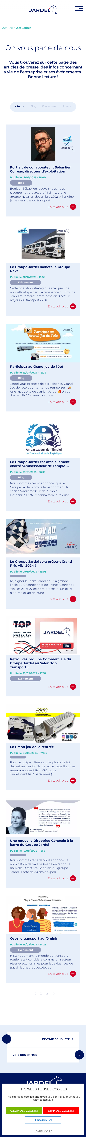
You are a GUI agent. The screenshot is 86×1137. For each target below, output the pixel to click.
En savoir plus (58, 207)
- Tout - (19, 106)
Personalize (43, 1120)
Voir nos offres (25, 1054)
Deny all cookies (61, 1110)
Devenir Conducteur (57, 1039)
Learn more (43, 1131)
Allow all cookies (24, 1110)
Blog (33, 106)
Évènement (49, 106)
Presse (67, 106)
